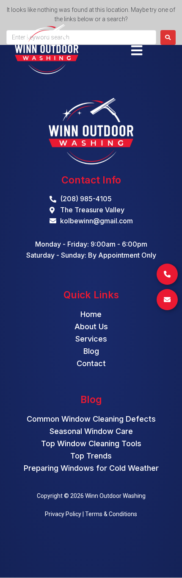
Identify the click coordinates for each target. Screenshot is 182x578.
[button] (136, 50)
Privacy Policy (63, 514)
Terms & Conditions (111, 514)
